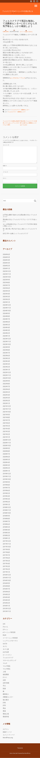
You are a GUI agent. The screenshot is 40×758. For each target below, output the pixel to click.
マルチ (5, 663)
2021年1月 (6, 437)
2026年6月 (6, 254)
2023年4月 (6, 361)
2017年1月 (6, 572)
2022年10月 (7, 378)
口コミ (5, 677)
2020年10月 (7, 445)
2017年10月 (7, 546)
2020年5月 (6, 459)
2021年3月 (6, 431)
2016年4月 (6, 597)
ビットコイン (7, 655)
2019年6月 (6, 490)
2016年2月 (6, 603)
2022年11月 (7, 375)
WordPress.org (8, 737)
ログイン (6, 729)
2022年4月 (6, 395)
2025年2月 (6, 299)
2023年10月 (7, 344)
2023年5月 (6, 358)
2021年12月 (7, 406)
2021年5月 (6, 426)
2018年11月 (7, 510)
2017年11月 (7, 544)
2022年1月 (6, 403)
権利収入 (6, 694)
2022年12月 (7, 372)
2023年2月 (6, 367)
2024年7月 (6, 319)
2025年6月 (6, 288)
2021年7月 (6, 420)
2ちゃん (5, 626)
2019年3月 (6, 499)
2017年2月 (6, 569)
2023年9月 (6, 347)
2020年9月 (6, 448)
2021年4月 (6, 428)
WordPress (27, 753)
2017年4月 (6, 563)
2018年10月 (7, 513)
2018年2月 (6, 535)
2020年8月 (6, 451)
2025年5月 (6, 291)
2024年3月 (6, 330)
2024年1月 (6, 336)
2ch (4, 624)
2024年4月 (6, 327)
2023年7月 (6, 353)
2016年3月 (6, 600)
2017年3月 (6, 566)
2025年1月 (6, 302)
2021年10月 (7, 412)
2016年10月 (7, 580)
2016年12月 (7, 575)
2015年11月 (7, 611)
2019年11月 (7, 476)
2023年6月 (6, 355)
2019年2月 (6, 502)
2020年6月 (6, 457)
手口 (4, 686)
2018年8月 (6, 518)
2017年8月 (6, 552)
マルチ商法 (6, 669)
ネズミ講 (6, 649)
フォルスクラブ (15, 109)
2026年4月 (6, 260)
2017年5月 (6, 561)
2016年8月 (6, 586)
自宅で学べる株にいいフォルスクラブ (15, 233)
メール (5, 172)
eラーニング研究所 (9, 632)
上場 (4, 671)
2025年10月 (7, 277)
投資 (4, 688)
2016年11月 (7, 577)
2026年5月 (6, 257)
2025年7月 (6, 285)
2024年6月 (6, 322)
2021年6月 (6, 423)
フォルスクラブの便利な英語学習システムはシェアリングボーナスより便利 (11, 122)
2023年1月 (6, 369)
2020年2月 (6, 468)
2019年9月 (6, 482)
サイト (4, 178)
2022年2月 (6, 400)
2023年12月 (7, 339)
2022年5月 (6, 392)
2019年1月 (6, 504)
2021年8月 (6, 417)
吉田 (4, 680)
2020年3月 (6, 465)
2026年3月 (6, 263)
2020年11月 (7, 443)
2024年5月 (6, 324)
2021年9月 (6, 414)
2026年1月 (6, 268)
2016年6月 (6, 591)
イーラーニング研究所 (10, 638)
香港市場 (6, 716)
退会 (4, 708)
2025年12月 (7, 271)
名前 (5, 165)
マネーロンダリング (9, 660)
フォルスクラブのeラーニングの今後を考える (17, 11)
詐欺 (4, 702)
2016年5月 (6, 594)
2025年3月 (6, 296)
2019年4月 (6, 496)
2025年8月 (6, 282)
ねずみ (5, 643)
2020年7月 (6, 454)
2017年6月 (6, 558)
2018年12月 (7, 507)
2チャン (5, 629)
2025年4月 (6, 294)
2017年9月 (6, 549)
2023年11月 (7, 341)
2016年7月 (6, 589)
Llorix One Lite (14, 753)
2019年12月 (7, 473)
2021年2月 (6, 434)
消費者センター (25, 109)
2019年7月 (6, 487)
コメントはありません (26, 31)
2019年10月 (7, 479)
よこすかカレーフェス (17, 78)
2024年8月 (6, 316)
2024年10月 (7, 310)
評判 (4, 705)
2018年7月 (6, 521)
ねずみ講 (6, 652)
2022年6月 (6, 389)
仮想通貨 (6, 674)
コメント (6, 145)
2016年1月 (6, 606)
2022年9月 (6, 381)
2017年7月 (6, 555)
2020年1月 (6, 471)
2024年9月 (6, 313)
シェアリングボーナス (10, 641)
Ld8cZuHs (6, 31)
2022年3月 (6, 398)
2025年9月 (6, 279)
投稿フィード (7, 732)
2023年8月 (6, 350)
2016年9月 (6, 583)
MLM (4, 635)
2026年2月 (6, 265)
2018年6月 (6, 524)
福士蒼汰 (6, 700)
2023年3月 (6, 364)
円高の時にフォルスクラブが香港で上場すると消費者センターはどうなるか (28, 122)
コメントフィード (9, 735)
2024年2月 (6, 333)
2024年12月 (7, 305)
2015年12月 (7, 608)
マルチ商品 (6, 666)
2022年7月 (6, 386)
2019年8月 (6, 485)
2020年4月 (6, 462)
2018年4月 (6, 530)
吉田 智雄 (6, 683)
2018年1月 (6, 538)
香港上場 (6, 714)
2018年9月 (6, 516)
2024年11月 (7, 308)
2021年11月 (7, 409)
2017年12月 (7, 541)
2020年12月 (7, 440)
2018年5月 (6, 527)
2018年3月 (6, 532)
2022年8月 (6, 383)
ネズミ (5, 646)
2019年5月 (6, 493)
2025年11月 (7, 274)
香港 (4, 711)
